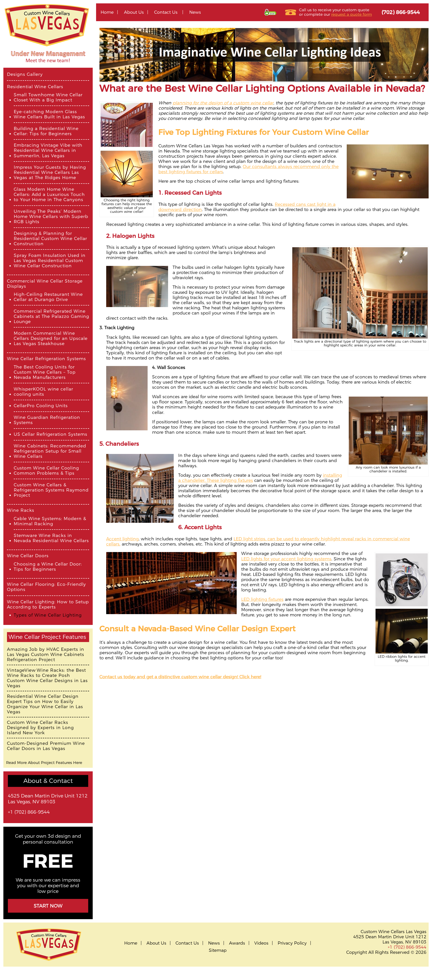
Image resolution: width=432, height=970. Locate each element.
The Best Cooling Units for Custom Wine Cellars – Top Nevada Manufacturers (45, 372)
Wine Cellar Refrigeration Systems (46, 358)
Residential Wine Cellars (35, 86)
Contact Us (166, 12)
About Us (134, 12)
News (195, 12)
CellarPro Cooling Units (41, 405)
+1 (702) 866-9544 (29, 812)
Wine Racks (20, 510)
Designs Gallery (25, 74)
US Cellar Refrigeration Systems (50, 434)
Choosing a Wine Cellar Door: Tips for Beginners (48, 566)
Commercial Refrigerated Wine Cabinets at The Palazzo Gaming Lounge (51, 316)
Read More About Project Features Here (44, 762)
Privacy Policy (292, 943)
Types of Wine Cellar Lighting (48, 615)
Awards (237, 943)
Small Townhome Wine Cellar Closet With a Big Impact (48, 97)
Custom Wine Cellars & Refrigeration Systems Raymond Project (51, 490)
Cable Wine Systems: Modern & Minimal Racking (50, 521)
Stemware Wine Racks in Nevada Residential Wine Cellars (51, 538)
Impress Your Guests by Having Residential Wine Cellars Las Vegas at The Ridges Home (50, 172)
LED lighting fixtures (262, 599)
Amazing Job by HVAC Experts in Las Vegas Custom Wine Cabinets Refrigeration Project (45, 654)
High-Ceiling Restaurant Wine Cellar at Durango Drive (48, 297)
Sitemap (218, 950)
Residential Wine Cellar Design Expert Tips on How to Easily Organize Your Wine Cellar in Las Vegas (45, 704)
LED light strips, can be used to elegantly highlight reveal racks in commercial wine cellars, (258, 541)
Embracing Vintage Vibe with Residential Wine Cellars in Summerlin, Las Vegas (48, 150)
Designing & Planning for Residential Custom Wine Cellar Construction (50, 238)
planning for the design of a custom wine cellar (223, 103)
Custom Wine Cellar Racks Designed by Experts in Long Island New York (40, 727)
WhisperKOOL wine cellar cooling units (43, 391)
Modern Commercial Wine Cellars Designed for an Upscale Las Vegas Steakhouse (51, 338)
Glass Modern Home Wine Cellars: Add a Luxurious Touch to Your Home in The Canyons (49, 194)
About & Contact (48, 780)
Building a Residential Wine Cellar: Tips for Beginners (46, 131)
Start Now (48, 906)
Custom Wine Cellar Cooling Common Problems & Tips (46, 470)
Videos (261, 943)
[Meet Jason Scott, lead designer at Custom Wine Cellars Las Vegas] (48, 65)
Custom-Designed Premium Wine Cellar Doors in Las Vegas (46, 746)
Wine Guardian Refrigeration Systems (47, 420)
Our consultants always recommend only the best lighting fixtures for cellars (248, 169)
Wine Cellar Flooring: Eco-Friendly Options (46, 587)
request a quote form (351, 14)
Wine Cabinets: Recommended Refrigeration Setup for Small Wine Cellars (50, 451)
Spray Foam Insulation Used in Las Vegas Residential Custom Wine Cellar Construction (50, 260)
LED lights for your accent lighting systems (286, 558)
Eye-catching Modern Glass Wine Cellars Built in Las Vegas (49, 114)
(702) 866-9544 (401, 12)
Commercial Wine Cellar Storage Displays (45, 283)
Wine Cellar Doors (28, 555)
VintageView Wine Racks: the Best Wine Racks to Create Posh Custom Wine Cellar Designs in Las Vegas (47, 678)
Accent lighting (122, 538)
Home (107, 12)
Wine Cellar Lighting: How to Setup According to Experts (48, 604)
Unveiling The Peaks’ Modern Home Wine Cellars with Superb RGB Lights (51, 216)
